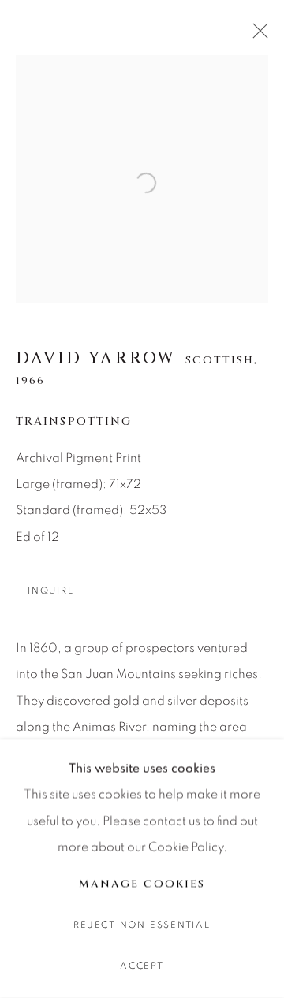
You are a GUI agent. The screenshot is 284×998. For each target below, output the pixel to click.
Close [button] (256, 35)
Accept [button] (142, 966)
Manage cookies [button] (141, 884)
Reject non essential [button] (141, 925)
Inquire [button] (51, 591)
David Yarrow (95, 359)
